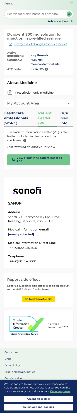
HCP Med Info (64, 118)
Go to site (38, 299)
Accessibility (12, 365)
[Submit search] (69, 14)
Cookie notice (13, 378)
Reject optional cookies (38, 407)
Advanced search (60, 21)
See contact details (45, 64)
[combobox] (36, 14)
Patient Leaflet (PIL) (45, 118)
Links (7, 358)
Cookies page (60, 391)
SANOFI (37, 60)
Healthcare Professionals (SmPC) (16, 118)
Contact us (11, 352)
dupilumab (39, 55)
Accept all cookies (38, 398)
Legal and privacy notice (19, 371)
